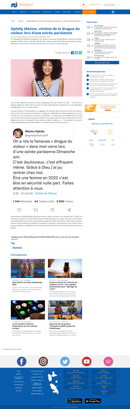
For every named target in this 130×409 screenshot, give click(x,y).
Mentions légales (37, 388)
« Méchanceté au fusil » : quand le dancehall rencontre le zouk (103, 52)
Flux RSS (18, 391)
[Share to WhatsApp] (80, 52)
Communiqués (35, 12)
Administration (37, 391)
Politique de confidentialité (37, 384)
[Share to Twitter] (76, 52)
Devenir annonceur (37, 380)
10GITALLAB (74, 407)
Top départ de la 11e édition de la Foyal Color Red (105, 58)
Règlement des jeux (37, 394)
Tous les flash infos (102, 62)
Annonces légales (89, 12)
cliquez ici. (14, 239)
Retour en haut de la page (12, 349)
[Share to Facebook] (72, 52)
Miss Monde (17, 248)
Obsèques (23, 12)
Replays (57, 12)
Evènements (47, 12)
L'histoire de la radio (37, 371)
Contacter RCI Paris (37, 377)
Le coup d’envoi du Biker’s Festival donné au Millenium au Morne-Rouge (105, 28)
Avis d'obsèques (19, 382)
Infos (13, 12)
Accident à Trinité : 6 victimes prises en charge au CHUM (105, 40)
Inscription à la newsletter (18, 377)
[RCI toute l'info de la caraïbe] (14, 4)
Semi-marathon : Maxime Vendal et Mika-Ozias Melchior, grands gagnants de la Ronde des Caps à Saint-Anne (106, 34)
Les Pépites (77, 12)
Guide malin (67, 12)
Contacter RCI (37, 374)
